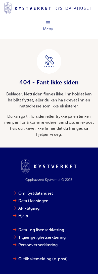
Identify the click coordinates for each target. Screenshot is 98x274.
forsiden (38, 116)
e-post (87, 122)
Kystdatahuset (73, 8)
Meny (48, 25)
